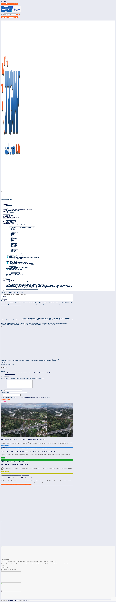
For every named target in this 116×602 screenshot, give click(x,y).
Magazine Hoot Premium (12, 600)
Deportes (3, 460)
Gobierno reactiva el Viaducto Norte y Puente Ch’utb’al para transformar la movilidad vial (23, 439)
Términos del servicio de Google (38, 397)
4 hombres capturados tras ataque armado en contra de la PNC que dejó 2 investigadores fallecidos (29, 372)
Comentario (4, 388)
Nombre (2, 390)
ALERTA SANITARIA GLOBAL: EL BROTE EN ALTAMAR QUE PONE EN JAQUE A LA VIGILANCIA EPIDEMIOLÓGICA (28, 451)
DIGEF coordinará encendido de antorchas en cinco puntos (15, 464)
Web (1, 395)
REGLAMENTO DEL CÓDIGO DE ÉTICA (15, 274)
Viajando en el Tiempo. (10, 374)
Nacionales (4, 299)
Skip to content (4, 1)
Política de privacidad (24, 397)
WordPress (26, 600)
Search (2, 14)
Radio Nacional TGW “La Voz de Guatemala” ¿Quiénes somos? (16, 478)
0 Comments (6, 300)
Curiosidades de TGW (5, 473)
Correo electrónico (5, 392)
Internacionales (4, 447)
